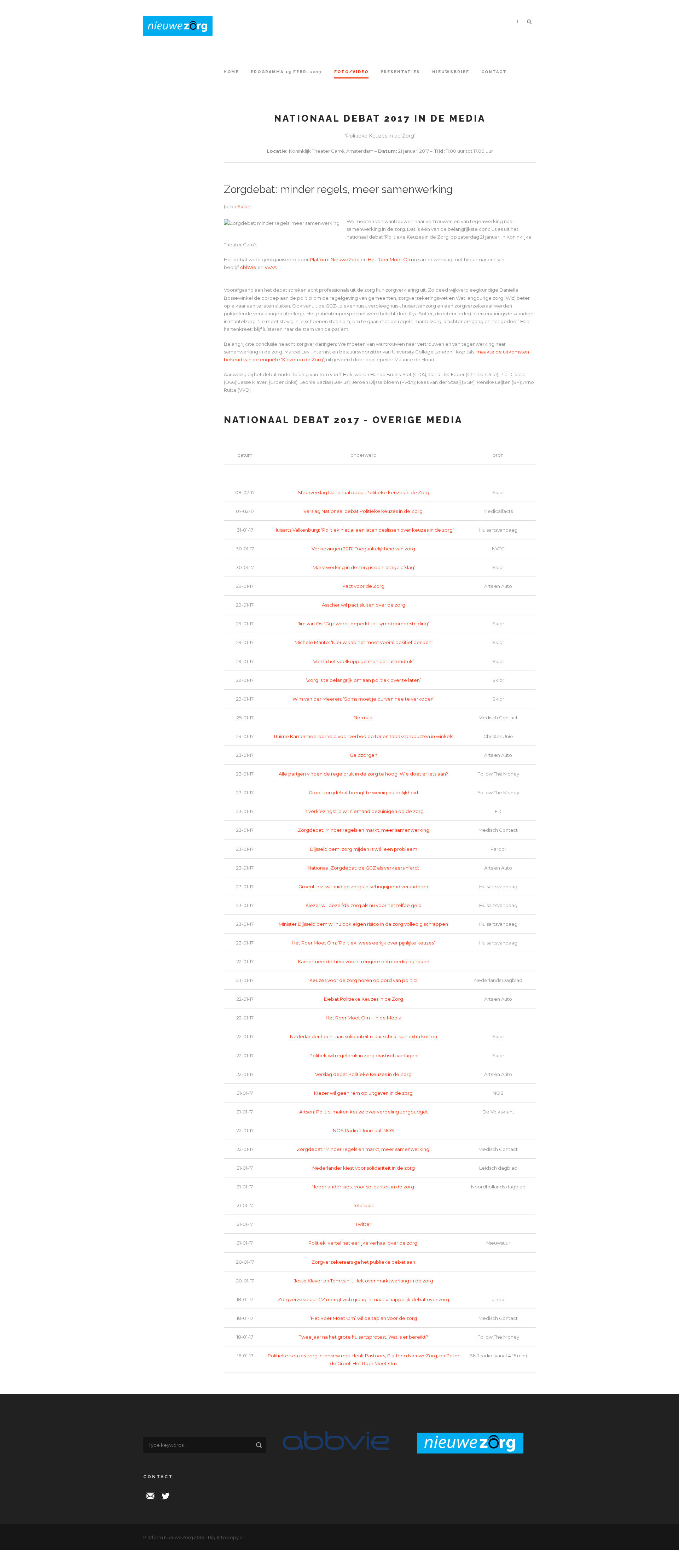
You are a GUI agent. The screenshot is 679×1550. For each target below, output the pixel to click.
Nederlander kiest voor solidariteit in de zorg (363, 1168)
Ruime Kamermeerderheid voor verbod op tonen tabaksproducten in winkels (363, 736)
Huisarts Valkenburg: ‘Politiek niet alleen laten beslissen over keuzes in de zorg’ (363, 530)
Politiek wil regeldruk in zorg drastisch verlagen (363, 1055)
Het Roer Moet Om (390, 259)
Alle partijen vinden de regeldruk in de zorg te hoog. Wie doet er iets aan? (363, 774)
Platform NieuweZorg (335, 259)
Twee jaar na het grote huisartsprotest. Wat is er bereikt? (363, 1337)
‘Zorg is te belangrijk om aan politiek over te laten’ (363, 680)
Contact (494, 72)
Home (231, 72)
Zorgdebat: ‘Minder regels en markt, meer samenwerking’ (363, 1149)
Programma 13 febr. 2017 (286, 72)
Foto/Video (351, 72)
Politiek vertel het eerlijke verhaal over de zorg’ (363, 1243)
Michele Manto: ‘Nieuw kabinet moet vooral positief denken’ (364, 642)
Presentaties (400, 72)
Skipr (243, 206)
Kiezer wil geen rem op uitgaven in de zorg (363, 1093)
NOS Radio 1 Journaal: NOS (363, 1130)
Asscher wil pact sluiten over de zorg (363, 605)
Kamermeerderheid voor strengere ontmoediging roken (363, 961)
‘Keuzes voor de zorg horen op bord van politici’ (363, 980)
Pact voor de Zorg (363, 586)
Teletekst (363, 1205)
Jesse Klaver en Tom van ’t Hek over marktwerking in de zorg (363, 1280)
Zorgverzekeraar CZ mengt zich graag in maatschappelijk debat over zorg (363, 1299)
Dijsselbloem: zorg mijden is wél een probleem (363, 849)
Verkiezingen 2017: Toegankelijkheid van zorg (363, 548)
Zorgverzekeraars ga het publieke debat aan (363, 1262)
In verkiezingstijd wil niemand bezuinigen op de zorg (363, 811)
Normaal (363, 717)
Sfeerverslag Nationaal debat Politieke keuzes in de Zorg (363, 492)
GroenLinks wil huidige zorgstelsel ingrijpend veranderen (363, 886)
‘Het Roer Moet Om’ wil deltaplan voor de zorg (363, 1318)
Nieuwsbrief (450, 72)
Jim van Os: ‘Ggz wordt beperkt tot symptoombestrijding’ (363, 623)
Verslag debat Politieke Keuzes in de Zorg (363, 1074)
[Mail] (150, 1495)
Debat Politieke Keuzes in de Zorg (363, 999)
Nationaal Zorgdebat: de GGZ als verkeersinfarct (363, 868)
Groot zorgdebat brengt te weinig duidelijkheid (363, 792)
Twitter (363, 1224)
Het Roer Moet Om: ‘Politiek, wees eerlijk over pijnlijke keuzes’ (363, 943)
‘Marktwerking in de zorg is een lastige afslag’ (363, 567)
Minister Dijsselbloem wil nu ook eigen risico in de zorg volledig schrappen (363, 924)
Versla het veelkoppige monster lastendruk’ (363, 661)
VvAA (271, 267)
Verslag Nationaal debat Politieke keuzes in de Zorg (363, 511)
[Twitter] (165, 1495)
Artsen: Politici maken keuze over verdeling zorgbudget (363, 1112)
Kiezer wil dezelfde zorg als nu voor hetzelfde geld (364, 905)
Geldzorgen (363, 755)
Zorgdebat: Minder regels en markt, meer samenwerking (363, 830)
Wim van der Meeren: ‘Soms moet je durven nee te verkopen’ (363, 699)
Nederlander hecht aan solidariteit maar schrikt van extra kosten (363, 1036)
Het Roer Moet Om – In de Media (363, 1017)
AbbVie (248, 267)
